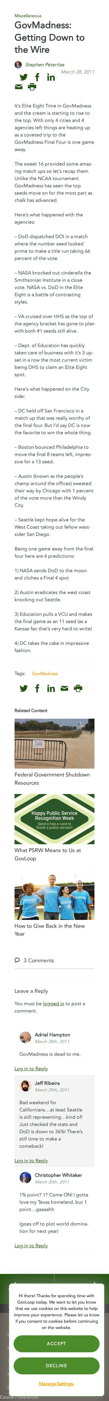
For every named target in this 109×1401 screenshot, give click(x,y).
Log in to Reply (31, 1068)
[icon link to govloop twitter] (24, 77)
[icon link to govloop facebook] (37, 77)
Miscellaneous (28, 16)
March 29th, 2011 (52, 1090)
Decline (56, 1366)
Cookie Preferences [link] (19, 1397)
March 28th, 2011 (52, 1042)
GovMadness (45, 674)
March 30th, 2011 (52, 1182)
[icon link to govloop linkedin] (51, 77)
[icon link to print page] (32, 87)
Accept (56, 1344)
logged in (53, 1003)
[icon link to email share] (19, 87)
